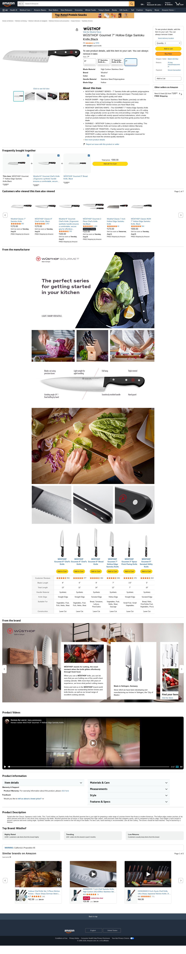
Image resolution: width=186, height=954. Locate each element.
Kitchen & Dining (21, 21)
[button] (5, 10)
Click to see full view (41, 89)
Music (157, 10)
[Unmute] (181, 766)
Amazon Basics (40, 10)
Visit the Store (167, 698)
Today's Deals (103, 10)
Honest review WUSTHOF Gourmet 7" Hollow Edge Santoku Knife (37, 722)
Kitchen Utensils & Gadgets (37, 21)
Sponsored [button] (5, 857)
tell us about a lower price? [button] (30, 799)
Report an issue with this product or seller (102, 144)
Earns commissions (35, 720)
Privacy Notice (74, 938)
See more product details (95, 140)
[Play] (4, 767)
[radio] (19, 96)
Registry (149, 10)
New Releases (66, 10)
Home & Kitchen (7, 21)
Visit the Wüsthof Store (92, 32)
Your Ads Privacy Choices (120, 938)
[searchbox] (76, 3)
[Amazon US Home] (69, 931)
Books (114, 10)
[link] (47, 163)
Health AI (13, 10)
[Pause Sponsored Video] (58, 879)
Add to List (161, 78)
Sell (132, 10)
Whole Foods (90, 10)
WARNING (9, 848)
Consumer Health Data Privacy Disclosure (95, 938)
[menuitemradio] (177, 767)
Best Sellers (53, 10)
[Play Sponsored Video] (93, 874)
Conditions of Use (61, 938)
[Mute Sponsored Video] (58, 884)
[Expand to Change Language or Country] (100, 931)
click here (65, 791)
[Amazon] (9, 4)
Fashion (140, 10)
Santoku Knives (87, 21)
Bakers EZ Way (173, 59)
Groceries (79, 10)
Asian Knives (75, 21)
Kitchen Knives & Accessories (59, 21)
